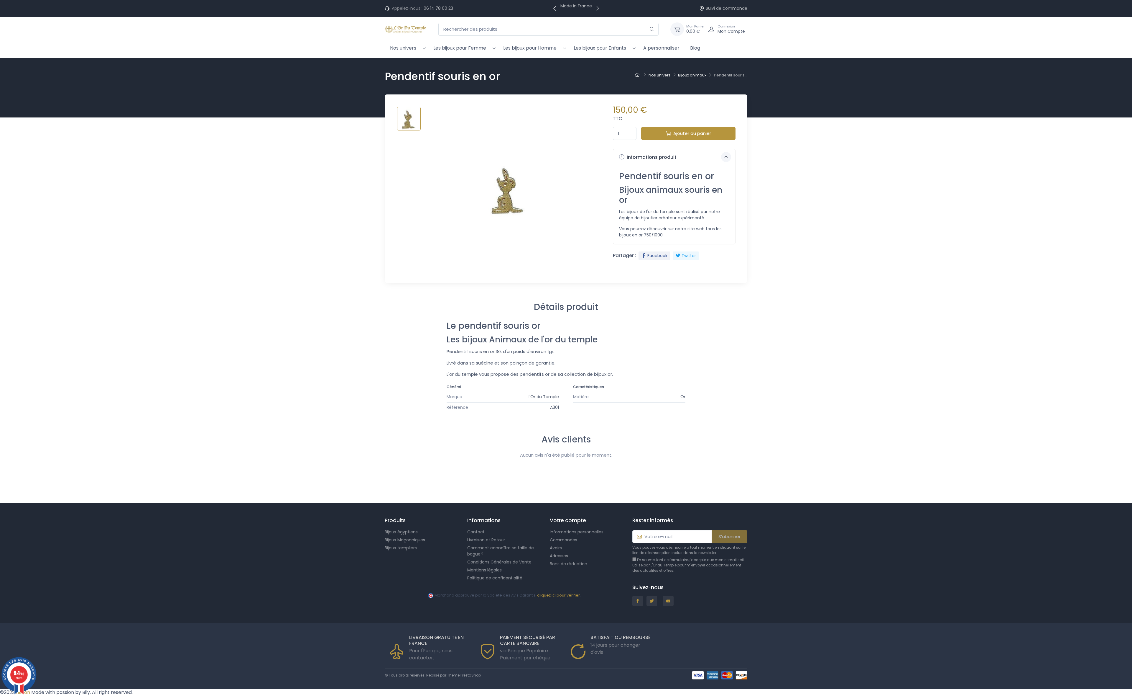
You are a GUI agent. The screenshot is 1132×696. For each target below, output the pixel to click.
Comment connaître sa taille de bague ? (500, 551)
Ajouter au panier (692, 133)
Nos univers (403, 48)
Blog (695, 48)
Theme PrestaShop (464, 675)
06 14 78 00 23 (438, 8)
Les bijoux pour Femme (459, 48)
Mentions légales (484, 570)
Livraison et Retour (486, 540)
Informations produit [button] (651, 157)
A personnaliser (661, 48)
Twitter (689, 256)
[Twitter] (651, 601)
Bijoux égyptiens (401, 532)
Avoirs (556, 548)
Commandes (563, 540)
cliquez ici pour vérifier (558, 595)
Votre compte (568, 520)
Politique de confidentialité (494, 578)
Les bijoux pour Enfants (600, 48)
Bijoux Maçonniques (405, 540)
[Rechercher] (652, 29)
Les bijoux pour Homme (530, 48)
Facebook (657, 256)
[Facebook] (637, 601)
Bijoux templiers (401, 548)
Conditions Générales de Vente (499, 562)
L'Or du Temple (543, 397)
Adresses (559, 556)
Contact (476, 532)
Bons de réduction (568, 564)
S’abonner (729, 536)
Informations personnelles (576, 532)
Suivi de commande (726, 8)
